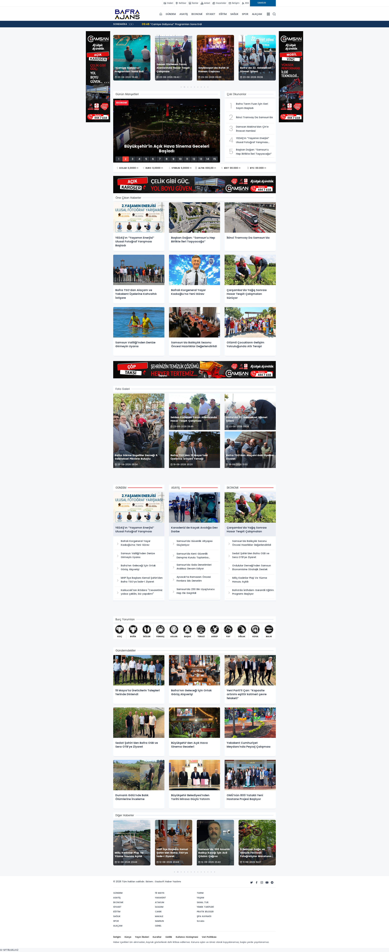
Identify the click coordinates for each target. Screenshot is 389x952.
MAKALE (159, 916)
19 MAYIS (159, 892)
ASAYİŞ (183, 14)
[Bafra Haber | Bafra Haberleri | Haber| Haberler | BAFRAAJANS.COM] (128, 13)
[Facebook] (256, 882)
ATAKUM (159, 902)
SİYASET (210, 14)
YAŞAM (200, 897)
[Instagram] (261, 882)
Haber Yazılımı (173, 881)
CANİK (158, 911)
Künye (128, 936)
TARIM (200, 892)
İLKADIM (159, 906)
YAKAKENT (160, 897)
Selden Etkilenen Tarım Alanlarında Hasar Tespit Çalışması (182, 24)
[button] (188, 87)
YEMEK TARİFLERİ (205, 906)
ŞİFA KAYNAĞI (204, 916)
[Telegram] (272, 882)
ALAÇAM (257, 14)
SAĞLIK (234, 14)
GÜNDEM (171, 14)
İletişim (117, 936)
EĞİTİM (223, 14)
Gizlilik (168, 936)
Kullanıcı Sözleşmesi (187, 936)
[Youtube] (267, 882)
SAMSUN (159, 921)
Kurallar (157, 936)
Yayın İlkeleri (142, 936)
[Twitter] (251, 882)
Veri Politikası (209, 936)
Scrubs (200, 921)
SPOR (245, 14)
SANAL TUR (202, 902)
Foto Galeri (122, 389)
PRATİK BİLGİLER (205, 911)
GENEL (158, 925)
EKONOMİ (196, 14)
